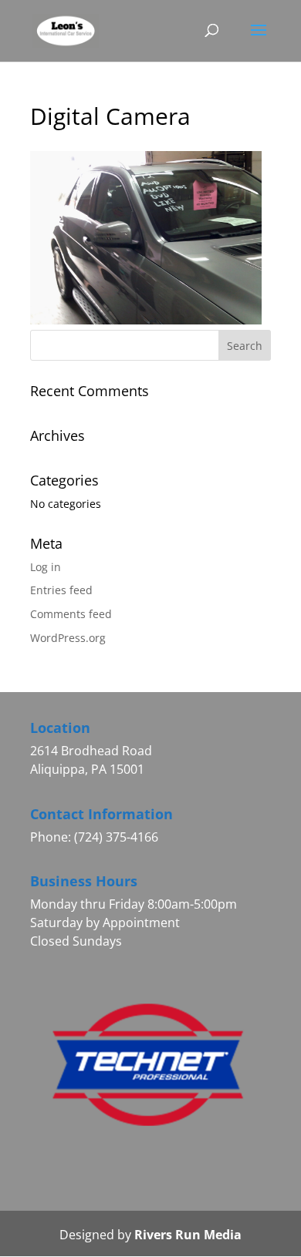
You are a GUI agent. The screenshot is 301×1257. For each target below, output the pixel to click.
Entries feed (61, 590)
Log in (45, 567)
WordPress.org (68, 637)
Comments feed (71, 614)
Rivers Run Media (188, 1234)
